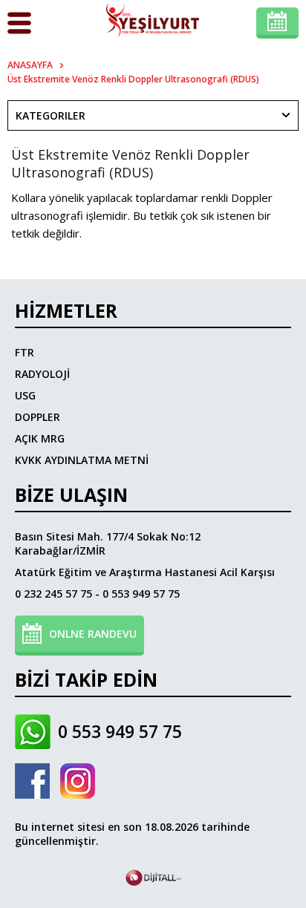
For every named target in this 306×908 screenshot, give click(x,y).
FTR (24, 352)
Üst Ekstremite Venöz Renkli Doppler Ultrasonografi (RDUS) (133, 79)
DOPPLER (37, 417)
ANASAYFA (30, 65)
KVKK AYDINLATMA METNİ (82, 460)
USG (25, 395)
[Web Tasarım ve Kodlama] (153, 882)
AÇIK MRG (40, 438)
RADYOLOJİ (42, 374)
